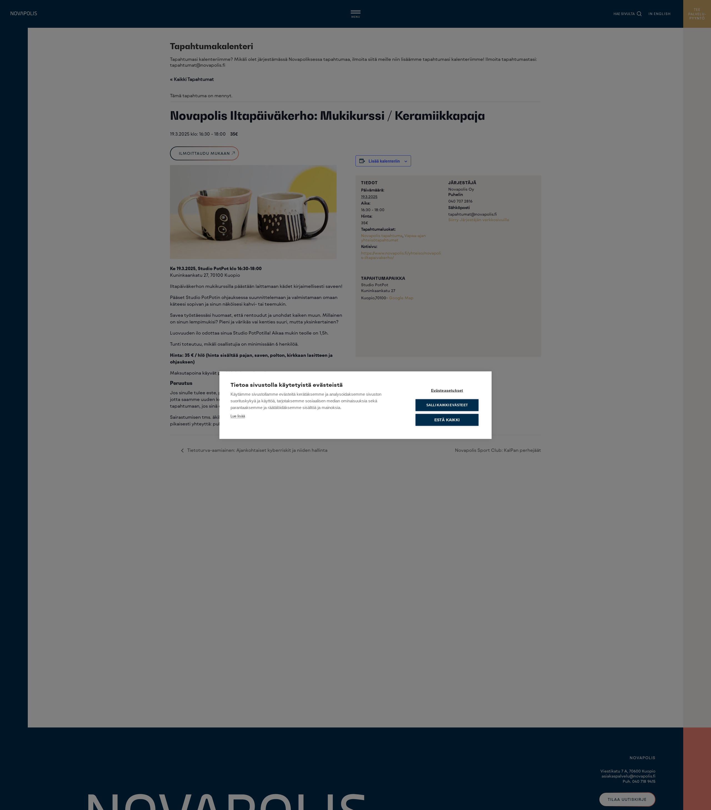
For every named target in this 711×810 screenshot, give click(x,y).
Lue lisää (238, 416)
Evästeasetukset (447, 390)
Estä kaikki (447, 420)
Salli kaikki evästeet (447, 405)
